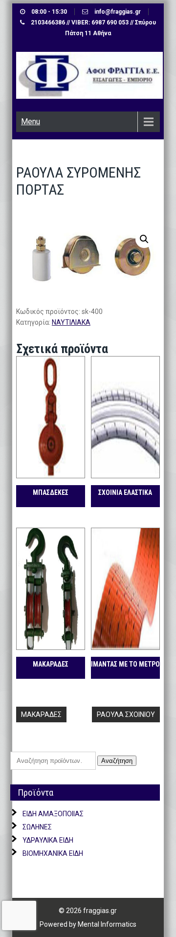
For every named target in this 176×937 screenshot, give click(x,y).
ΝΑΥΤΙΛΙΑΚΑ (71, 322)
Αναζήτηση (116, 760)
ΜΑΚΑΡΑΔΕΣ (41, 714)
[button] (144, 239)
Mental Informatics (107, 924)
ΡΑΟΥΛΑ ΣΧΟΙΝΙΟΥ (126, 714)
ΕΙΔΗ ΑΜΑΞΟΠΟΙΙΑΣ (53, 814)
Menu (30, 121)
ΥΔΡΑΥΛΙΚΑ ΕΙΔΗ (47, 840)
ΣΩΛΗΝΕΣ (37, 827)
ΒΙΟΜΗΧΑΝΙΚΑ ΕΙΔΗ (52, 853)
